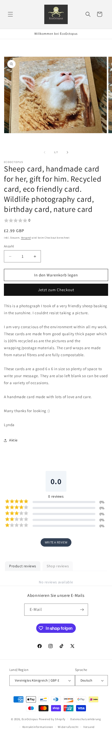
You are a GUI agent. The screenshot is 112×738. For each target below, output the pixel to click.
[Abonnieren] (82, 610)
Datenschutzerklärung (85, 719)
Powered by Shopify (52, 719)
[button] (10, 14)
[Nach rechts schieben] (67, 152)
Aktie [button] (13, 440)
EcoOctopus (30, 719)
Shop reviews (58, 566)
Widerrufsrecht (68, 727)
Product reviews (22, 566)
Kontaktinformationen (37, 727)
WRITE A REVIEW (56, 542)
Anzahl (9, 246)
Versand (26, 237)
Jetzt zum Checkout (56, 289)
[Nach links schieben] (44, 152)
